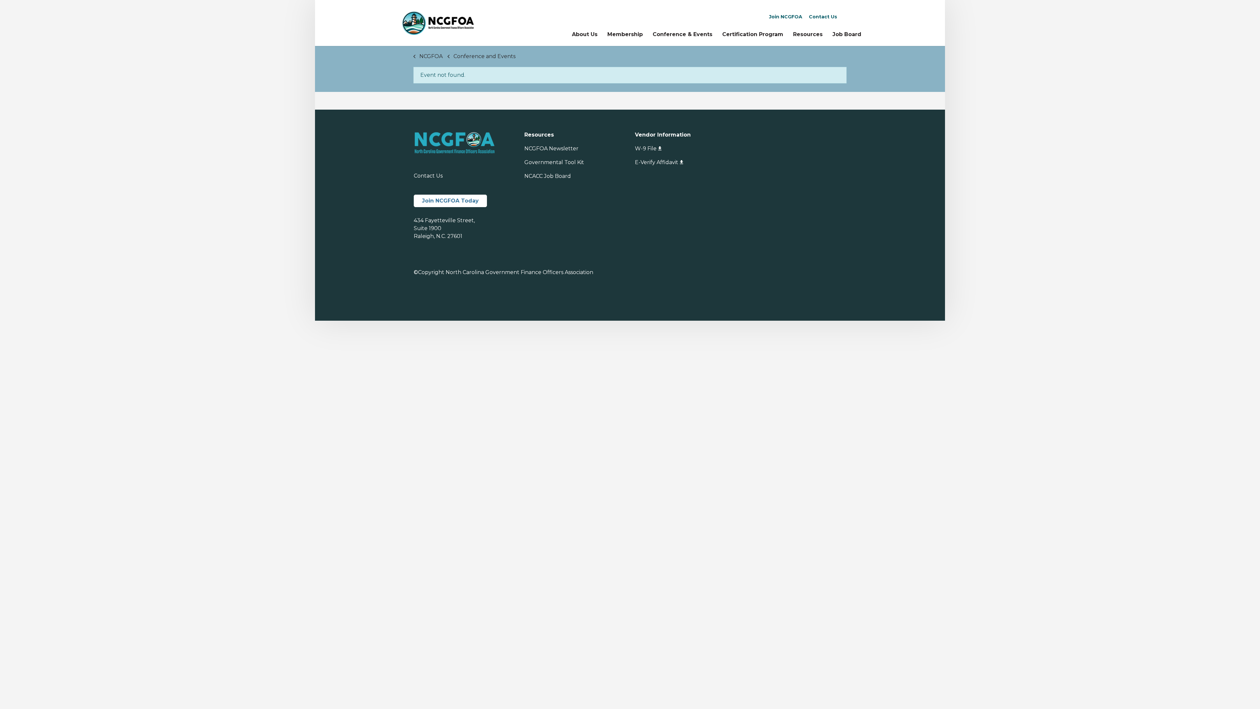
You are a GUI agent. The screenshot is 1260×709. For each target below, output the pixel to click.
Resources (808, 34)
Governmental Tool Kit (554, 162)
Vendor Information (663, 135)
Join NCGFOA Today (450, 201)
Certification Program (752, 34)
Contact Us (823, 17)
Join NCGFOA (785, 17)
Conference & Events (682, 34)
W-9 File (646, 148)
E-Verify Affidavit (656, 162)
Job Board (846, 34)
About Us (585, 34)
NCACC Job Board (547, 176)
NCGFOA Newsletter (551, 148)
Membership (625, 34)
